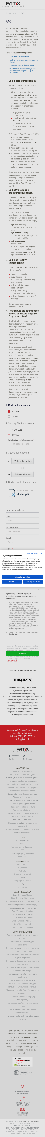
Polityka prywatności (35, 553)
